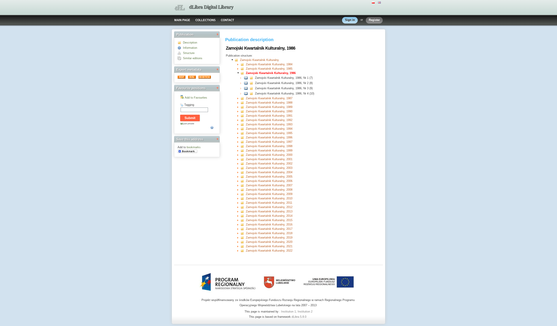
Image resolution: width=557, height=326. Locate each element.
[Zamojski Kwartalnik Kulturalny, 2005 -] (243, 176)
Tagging (189, 104)
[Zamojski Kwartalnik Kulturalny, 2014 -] (243, 215)
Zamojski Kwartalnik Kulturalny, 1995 (269, 133)
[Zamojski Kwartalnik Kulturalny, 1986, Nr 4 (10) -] (247, 93)
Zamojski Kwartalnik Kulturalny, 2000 (269, 154)
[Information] (180, 47)
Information (190, 47)
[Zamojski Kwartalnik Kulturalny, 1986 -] (243, 73)
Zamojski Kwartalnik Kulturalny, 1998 (269, 146)
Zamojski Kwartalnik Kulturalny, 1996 (269, 137)
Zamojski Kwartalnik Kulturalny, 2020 (269, 242)
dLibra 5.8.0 (299, 316)
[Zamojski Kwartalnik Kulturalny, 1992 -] (243, 120)
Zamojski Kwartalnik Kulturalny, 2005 (269, 176)
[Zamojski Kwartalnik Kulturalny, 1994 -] (243, 128)
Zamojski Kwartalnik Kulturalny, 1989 (269, 107)
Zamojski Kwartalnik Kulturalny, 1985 (269, 68)
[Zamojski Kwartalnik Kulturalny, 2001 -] (243, 159)
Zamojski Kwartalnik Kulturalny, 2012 (269, 207)
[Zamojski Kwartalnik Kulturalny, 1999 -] (243, 150)
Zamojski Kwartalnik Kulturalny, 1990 (269, 111)
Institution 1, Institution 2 (296, 311)
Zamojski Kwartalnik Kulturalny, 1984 (269, 64)
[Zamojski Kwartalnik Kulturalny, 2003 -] (243, 168)
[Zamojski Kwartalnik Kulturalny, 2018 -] (243, 233)
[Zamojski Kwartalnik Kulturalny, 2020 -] (243, 242)
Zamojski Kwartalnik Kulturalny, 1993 (269, 124)
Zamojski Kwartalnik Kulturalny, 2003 (269, 168)
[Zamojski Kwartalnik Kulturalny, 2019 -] (243, 237)
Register (374, 20)
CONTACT (227, 20)
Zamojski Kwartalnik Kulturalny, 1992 (269, 120)
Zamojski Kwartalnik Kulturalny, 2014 (269, 215)
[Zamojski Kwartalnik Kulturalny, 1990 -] (243, 111)
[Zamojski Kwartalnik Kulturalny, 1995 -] (243, 133)
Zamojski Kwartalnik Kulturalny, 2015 (269, 220)
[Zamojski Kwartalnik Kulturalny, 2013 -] (243, 211)
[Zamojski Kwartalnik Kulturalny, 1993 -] (243, 124)
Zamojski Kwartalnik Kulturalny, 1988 (269, 102)
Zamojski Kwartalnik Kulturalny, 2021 (269, 246)
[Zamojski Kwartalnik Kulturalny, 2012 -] (243, 207)
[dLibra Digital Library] (179, 8)
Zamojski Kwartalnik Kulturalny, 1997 (269, 141)
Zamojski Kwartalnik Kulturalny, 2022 (269, 250)
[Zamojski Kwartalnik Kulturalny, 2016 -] (243, 224)
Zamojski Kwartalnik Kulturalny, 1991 (269, 115)
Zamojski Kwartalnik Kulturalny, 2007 (269, 185)
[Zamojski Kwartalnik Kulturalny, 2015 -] (243, 220)
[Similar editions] (180, 58)
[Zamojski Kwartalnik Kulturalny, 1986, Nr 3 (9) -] (247, 88)
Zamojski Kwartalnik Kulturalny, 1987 (269, 98)
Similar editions (192, 58)
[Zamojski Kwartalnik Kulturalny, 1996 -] (243, 137)
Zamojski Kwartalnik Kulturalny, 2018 (269, 233)
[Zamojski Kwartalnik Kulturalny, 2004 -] (243, 172)
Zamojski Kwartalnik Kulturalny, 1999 (269, 150)
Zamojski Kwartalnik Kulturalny (259, 60)
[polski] (374, 2)
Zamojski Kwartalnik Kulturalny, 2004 (269, 172)
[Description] (180, 42)
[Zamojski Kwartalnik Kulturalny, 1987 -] (243, 98)
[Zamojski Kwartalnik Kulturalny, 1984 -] (243, 64)
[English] (380, 2)
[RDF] (182, 77)
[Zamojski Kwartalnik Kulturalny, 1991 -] (243, 115)
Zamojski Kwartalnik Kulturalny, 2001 (269, 159)
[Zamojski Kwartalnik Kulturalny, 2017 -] (243, 228)
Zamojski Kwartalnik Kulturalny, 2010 (269, 198)
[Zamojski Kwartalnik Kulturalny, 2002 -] (243, 163)
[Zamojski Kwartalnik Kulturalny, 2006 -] (243, 181)
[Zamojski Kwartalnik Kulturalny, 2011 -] (243, 202)
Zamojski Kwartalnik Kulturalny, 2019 (269, 237)
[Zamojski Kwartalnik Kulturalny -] (237, 60)
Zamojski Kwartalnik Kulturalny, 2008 (269, 189)
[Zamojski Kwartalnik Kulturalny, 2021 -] (243, 246)
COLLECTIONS (205, 20)
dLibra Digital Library (211, 7)
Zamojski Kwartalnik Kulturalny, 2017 (269, 228)
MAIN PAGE (182, 20)
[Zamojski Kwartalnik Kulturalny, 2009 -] (243, 194)
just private (188, 123)
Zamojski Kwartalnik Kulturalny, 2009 (269, 194)
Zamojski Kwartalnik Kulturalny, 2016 (269, 224)
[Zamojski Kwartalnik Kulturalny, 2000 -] (243, 154)
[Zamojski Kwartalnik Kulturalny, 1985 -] (243, 68)
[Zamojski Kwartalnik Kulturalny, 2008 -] (243, 189)
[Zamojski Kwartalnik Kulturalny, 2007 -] (243, 185)
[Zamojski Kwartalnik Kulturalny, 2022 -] (243, 250)
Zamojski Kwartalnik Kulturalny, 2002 (269, 163)
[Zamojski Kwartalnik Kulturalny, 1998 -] (243, 146)
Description (190, 42)
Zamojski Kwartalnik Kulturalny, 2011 (269, 202)
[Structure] (180, 53)
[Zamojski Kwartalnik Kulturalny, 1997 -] (243, 141)
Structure (189, 53)
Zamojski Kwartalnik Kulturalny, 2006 (269, 181)
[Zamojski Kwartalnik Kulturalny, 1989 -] (243, 107)
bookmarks (194, 147)
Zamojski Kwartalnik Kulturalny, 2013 (269, 211)
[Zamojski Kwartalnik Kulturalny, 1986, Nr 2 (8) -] (247, 83)
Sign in (350, 20)
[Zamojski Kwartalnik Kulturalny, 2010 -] (243, 198)
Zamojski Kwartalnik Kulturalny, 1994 (269, 128)
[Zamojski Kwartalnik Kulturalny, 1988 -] (243, 102)
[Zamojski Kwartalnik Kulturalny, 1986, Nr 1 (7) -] (247, 77)
